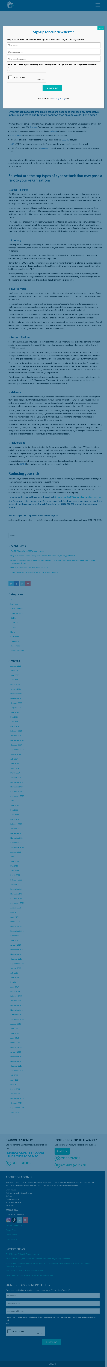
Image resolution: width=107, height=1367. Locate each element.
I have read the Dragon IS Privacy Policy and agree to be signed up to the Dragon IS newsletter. (53, 64)
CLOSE (101, 28)
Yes (8, 70)
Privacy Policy (58, 98)
